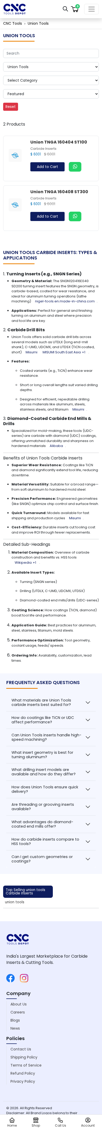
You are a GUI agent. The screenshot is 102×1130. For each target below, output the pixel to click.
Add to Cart (47, 166)
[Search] (65, 9)
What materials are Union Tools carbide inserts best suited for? (41, 702)
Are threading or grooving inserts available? (43, 806)
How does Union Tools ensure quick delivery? (45, 789)
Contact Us (20, 1049)
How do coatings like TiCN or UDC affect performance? (43, 720)
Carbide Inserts (43, 148)
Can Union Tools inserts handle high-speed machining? (46, 737)
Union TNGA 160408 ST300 (59, 192)
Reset (10, 106)
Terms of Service (26, 1065)
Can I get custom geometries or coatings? (42, 859)
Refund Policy (22, 1073)
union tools (14, 902)
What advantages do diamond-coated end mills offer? (42, 824)
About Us (18, 1004)
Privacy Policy (22, 1081)
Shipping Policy (23, 1057)
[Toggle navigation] (91, 9)
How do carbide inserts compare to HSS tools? (45, 841)
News (15, 1028)
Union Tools (38, 23)
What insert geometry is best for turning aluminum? (42, 754)
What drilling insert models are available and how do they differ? (44, 772)
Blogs (15, 1020)
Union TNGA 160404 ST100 (58, 142)
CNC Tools (12, 23)
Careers (17, 1012)
